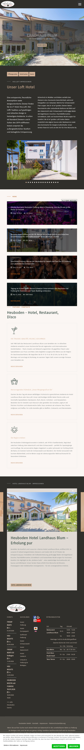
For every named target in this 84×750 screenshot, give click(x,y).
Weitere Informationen (11, 745)
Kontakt (35, 723)
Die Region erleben (18, 438)
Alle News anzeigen (69, 201)
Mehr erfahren (17, 366)
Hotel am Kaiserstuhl (41, 728)
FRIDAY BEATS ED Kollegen (10, 653)
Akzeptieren (59, 746)
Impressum (44, 723)
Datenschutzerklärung (57, 723)
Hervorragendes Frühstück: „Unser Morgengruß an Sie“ (31, 390)
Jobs (38, 620)
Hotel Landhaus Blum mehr (21, 585)
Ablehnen (73, 746)
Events (32, 74)
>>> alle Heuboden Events (11, 705)
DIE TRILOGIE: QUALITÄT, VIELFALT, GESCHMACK (28, 339)
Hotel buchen (24, 74)
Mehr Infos (42, 45)
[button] (26, 182)
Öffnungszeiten (12, 74)
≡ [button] (80, 3)
